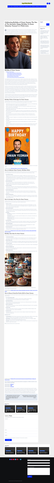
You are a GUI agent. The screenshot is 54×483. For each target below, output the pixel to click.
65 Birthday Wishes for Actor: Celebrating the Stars (19, 168)
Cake (30, 6)
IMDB (11, 385)
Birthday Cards (21, 6)
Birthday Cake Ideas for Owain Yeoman (13, 76)
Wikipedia (12, 384)
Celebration (26, 6)
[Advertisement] (27, 14)
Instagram (12, 386)
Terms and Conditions (43, 6)
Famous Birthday (8, 450)
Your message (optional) (30, 467)
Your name (28, 459)
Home (9, 6)
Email (6, 432)
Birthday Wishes (16, 6)
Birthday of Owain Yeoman (10, 71)
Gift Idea (33, 6)
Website (6, 435)
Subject (28, 464)
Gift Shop (37, 6)
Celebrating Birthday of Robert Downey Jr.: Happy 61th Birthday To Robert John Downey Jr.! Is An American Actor (44, 37)
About (12, 6)
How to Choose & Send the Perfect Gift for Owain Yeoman (15, 77)
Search (48, 24)
